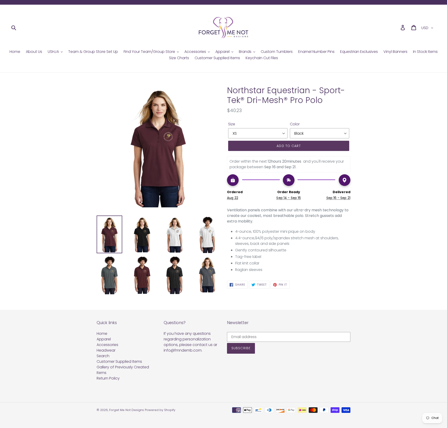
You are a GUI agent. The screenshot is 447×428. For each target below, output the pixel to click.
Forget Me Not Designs (126, 410)
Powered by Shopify (160, 410)
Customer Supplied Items (119, 361)
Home (102, 333)
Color (295, 124)
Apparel (104, 339)
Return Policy (108, 378)
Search (103, 356)
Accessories (107, 344)
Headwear (106, 350)
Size (231, 124)
